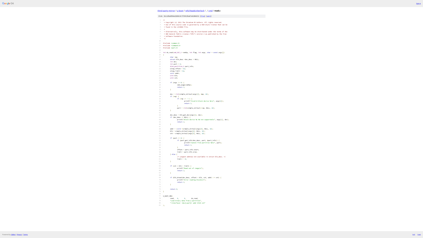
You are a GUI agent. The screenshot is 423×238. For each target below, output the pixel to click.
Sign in (418, 3)
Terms (25, 234)
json (419, 234)
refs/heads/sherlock (194, 10)
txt (413, 234)
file (202, 16)
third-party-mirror (166, 10)
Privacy (19, 234)
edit (209, 16)
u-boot (180, 10)
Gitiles (13, 234)
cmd (210, 10)
